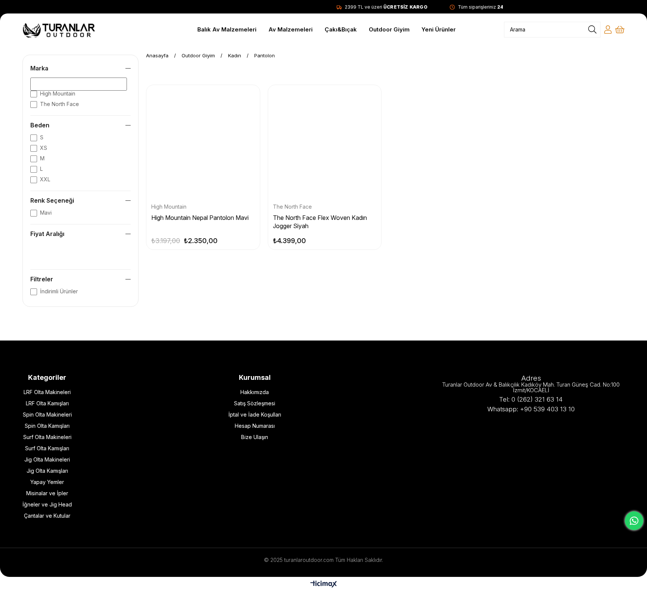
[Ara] (592, 29)
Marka (39, 68)
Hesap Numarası (255, 426)
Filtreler (41, 279)
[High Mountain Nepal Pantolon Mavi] (203, 142)
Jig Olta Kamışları (47, 471)
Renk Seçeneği (52, 200)
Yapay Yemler (47, 482)
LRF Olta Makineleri (47, 392)
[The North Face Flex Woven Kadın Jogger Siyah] (325, 142)
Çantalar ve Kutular (47, 515)
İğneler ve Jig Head (47, 504)
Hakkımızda (254, 392)
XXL (45, 179)
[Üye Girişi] (607, 29)
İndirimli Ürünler (59, 291)
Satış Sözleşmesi (254, 403)
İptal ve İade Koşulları (254, 414)
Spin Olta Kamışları (47, 426)
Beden (39, 125)
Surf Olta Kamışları (47, 448)
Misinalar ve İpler (47, 493)
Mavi (46, 212)
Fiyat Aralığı (47, 233)
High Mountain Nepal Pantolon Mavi (200, 217)
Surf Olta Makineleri (47, 437)
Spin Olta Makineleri (47, 414)
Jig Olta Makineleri (47, 459)
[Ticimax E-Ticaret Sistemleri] (323, 585)
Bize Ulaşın (254, 437)
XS (43, 148)
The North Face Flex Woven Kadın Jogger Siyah (320, 222)
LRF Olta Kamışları (47, 403)
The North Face (59, 104)
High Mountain (57, 93)
